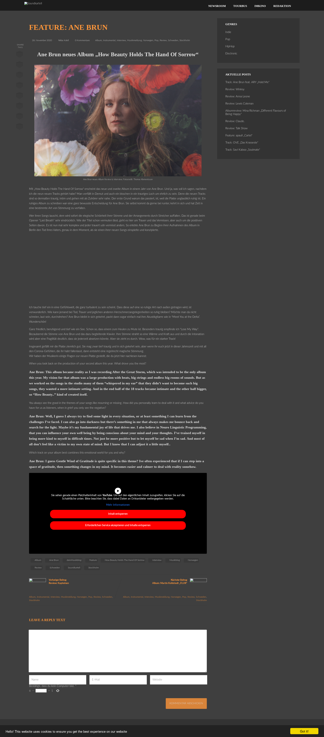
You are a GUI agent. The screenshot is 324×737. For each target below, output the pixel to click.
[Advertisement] (118, 271)
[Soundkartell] (33, 3)
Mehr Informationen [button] (118, 505)
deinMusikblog (74, 560)
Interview (121, 40)
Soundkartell (74, 567)
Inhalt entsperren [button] (118, 514)
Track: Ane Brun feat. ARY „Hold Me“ (247, 82)
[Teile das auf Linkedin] (19, 86)
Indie (228, 32)
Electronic (231, 53)
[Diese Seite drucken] (19, 127)
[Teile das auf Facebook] (19, 55)
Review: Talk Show (236, 128)
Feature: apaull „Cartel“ (238, 135)
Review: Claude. (235, 121)
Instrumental (109, 40)
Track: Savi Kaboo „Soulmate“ (242, 149)
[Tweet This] (19, 65)
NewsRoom (217, 6)
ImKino (260, 6)
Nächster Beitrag (169, 581)
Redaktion (282, 6)
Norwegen (148, 40)
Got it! (304, 731)
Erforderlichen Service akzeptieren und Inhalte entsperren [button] (118, 525)
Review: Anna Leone (237, 96)
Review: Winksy (234, 89)
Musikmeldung (134, 40)
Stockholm (184, 40)
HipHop (230, 46)
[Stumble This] (19, 96)
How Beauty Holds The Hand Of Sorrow (124, 560)
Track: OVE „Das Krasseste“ (241, 142)
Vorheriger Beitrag (59, 581)
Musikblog (175, 560)
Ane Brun (54, 560)
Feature (93, 560)
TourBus (240, 6)
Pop (156, 40)
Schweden (173, 40)
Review (163, 40)
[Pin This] (19, 75)
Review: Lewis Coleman (239, 103)
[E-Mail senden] (19, 117)
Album (98, 40)
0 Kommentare (82, 40)
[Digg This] (19, 106)
